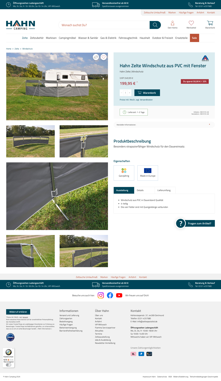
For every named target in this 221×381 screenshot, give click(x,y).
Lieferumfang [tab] (163, 190)
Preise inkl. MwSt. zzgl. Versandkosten (136, 99)
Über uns (99, 315)
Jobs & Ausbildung (103, 339)
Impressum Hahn (149, 376)
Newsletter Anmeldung (105, 343)
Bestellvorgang (66, 321)
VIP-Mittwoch (156, 336)
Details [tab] (140, 190)
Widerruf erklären (18, 312)
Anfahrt (200, 12)
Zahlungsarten (65, 318)
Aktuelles (99, 330)
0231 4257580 (205, 6)
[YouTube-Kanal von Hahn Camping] (119, 295)
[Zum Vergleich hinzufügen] (96, 57)
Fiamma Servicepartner (105, 327)
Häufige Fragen (186, 12)
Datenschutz (162, 376)
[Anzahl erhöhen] (129, 92)
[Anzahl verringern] (121, 92)
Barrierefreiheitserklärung (70, 330)
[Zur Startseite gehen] (20, 25)
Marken (172, 12)
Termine (98, 333)
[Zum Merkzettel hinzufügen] (104, 57)
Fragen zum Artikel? (199, 223)
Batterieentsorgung (68, 327)
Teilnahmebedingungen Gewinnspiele (204, 376)
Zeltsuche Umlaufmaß (154, 12)
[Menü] (12, 349)
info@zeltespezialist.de (147, 321)
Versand (25, 317)
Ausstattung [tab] (122, 190)
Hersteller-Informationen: (126, 124)
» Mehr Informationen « (44, 328)
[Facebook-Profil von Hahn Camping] (110, 295)
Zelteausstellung (102, 336)
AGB (170, 376)
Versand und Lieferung (69, 315)
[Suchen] (155, 25)
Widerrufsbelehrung (180, 376)
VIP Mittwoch (101, 324)
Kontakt (211, 12)
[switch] (8, 364)
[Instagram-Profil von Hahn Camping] (101, 295)
